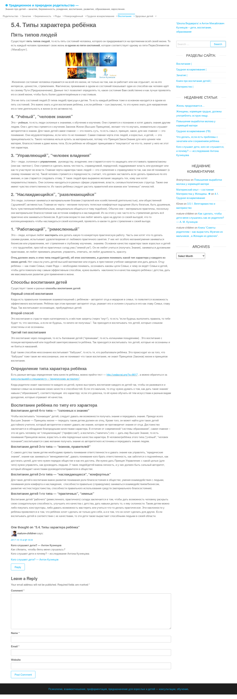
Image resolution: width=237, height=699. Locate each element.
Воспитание (125, 16)
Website (16, 660)
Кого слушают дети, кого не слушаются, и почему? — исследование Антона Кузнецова (200, 151)
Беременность (43, 16)
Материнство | (184, 86)
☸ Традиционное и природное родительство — (42, 5)
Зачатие (26, 16)
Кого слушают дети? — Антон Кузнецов (34, 559)
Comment (17, 590)
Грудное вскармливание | (191, 69)
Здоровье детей (144, 16)
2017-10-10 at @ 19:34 (22, 539)
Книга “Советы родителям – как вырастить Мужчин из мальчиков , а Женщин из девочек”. (199, 232)
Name (15, 633)
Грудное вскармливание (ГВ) (193, 131)
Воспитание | (184, 63)
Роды (58, 16)
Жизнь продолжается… (190, 105)
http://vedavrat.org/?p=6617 (122, 374)
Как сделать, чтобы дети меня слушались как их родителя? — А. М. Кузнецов (200, 218)
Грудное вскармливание (100, 16)
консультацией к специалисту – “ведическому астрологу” (45, 378)
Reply (18, 567)
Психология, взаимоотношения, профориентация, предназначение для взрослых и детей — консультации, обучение (118, 689)
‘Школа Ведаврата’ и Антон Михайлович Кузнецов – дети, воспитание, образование (200, 27)
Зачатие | (181, 75)
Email (15, 646)
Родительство (10, 16)
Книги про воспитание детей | (193, 81)
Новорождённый (73, 16)
